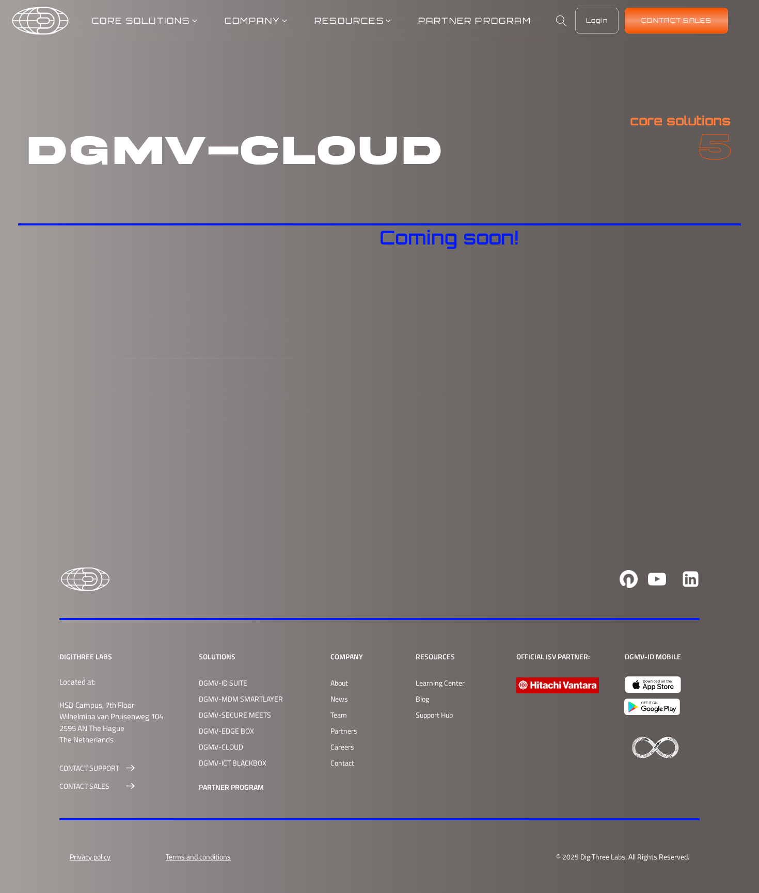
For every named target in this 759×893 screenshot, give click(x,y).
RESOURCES (435, 656)
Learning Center (440, 682)
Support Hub (434, 714)
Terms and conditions (198, 856)
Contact (342, 762)
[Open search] (561, 21)
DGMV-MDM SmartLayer (241, 698)
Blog (422, 698)
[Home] (40, 20)
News (339, 698)
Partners (343, 730)
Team (338, 714)
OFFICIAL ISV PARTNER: (553, 656)
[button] (145, 20)
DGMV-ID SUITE (223, 682)
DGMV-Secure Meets (235, 714)
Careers (342, 746)
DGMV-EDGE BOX (226, 730)
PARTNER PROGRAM (231, 787)
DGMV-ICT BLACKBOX (232, 762)
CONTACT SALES (676, 20)
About (339, 682)
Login (597, 20)
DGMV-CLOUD (221, 746)
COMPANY (346, 656)
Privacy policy (90, 856)
